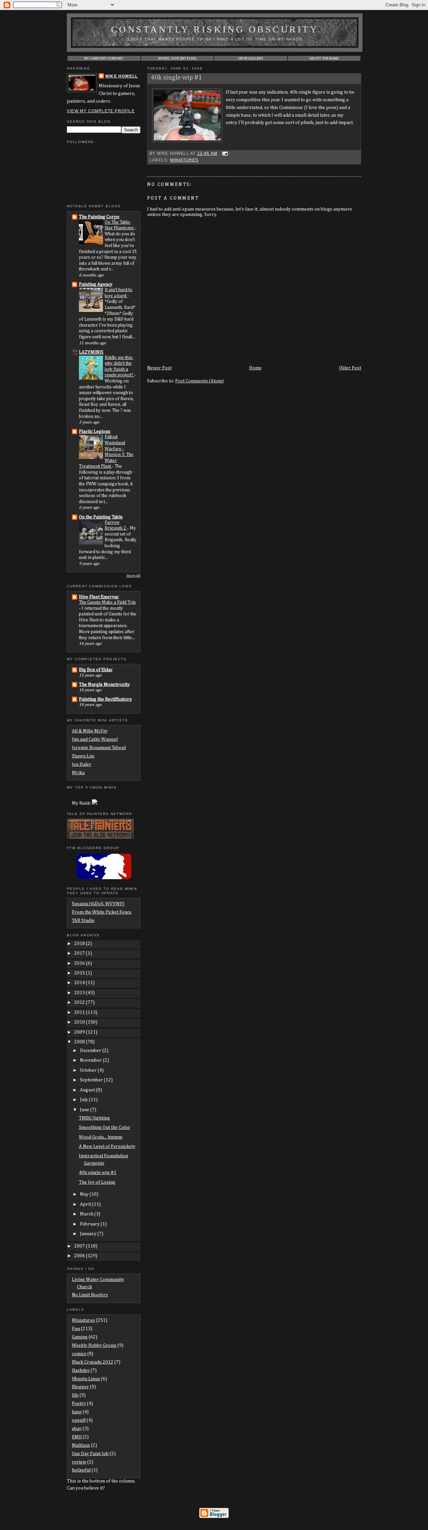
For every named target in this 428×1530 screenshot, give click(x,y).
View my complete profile (101, 111)
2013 (80, 992)
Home (255, 368)
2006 (80, 1256)
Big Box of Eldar (96, 670)
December (91, 1050)
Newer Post (159, 368)
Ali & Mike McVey (90, 731)
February (90, 1224)
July (84, 1099)
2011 (80, 1012)
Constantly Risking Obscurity (215, 29)
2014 (80, 982)
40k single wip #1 (176, 77)
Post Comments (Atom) (199, 381)
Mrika (78, 773)
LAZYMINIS (91, 352)
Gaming (80, 1337)
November (91, 1060)
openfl (79, 1420)
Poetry (79, 1403)
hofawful (81, 1470)
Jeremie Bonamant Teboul (99, 747)
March (87, 1214)
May (85, 1194)
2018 (80, 943)
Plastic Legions (94, 431)
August (88, 1090)
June (85, 1109)
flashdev (81, 1370)
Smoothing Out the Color (104, 1127)
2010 (80, 1022)
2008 (80, 1042)
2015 (80, 973)
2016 (80, 963)
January (88, 1233)
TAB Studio (83, 920)
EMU (77, 1437)
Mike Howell (121, 76)
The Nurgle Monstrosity (104, 684)
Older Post (350, 368)
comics (79, 1353)
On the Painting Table (101, 517)
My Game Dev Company (103, 58)
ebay (77, 1428)
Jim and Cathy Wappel (95, 739)
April (86, 1204)
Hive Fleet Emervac (99, 597)
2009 (80, 1032)
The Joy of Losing (97, 1182)
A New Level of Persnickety (107, 1146)
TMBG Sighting (94, 1118)
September (92, 1080)
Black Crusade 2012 (92, 1362)
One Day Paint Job (90, 1453)
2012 (80, 1002)
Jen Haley (81, 764)
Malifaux (81, 1445)
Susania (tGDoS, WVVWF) (98, 904)
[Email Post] (224, 153)
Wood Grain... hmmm (100, 1137)
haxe (77, 1412)
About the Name (324, 58)
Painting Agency (95, 284)
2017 (80, 953)
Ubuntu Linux (86, 1379)
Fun (76, 1328)
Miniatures (184, 160)
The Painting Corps (99, 217)
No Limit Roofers (90, 1295)
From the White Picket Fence (101, 912)
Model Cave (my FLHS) (177, 58)
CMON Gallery (250, 58)
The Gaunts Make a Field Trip (107, 602)
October (89, 1070)
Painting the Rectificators (105, 699)
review (79, 1462)
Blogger (80, 1387)
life (75, 1395)
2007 (80, 1246)
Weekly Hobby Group (94, 1345)
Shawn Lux (83, 756)
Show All (133, 575)
